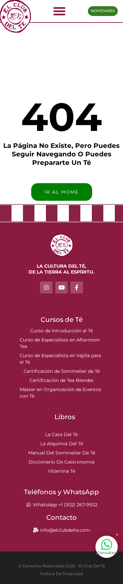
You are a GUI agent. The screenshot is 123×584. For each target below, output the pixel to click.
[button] (59, 11)
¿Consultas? (106, 552)
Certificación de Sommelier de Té (62, 371)
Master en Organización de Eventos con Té (60, 393)
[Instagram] (46, 287)
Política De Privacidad (61, 573)
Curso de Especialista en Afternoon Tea (60, 343)
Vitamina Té (61, 471)
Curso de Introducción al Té (61, 331)
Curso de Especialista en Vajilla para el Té (60, 359)
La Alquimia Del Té (61, 444)
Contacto (61, 517)
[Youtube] (61, 287)
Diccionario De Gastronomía (61, 462)
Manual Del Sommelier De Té (61, 453)
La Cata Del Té (61, 434)
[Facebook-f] (77, 287)
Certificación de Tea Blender (62, 380)
